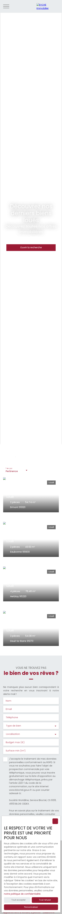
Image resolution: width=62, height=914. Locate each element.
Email (9, 709)
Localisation (13, 734)
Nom (8, 700)
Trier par (9, 469)
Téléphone (12, 717)
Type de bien (13, 725)
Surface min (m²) (16, 750)
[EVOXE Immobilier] (47, 6)
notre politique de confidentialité (22, 893)
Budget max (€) (15, 742)
